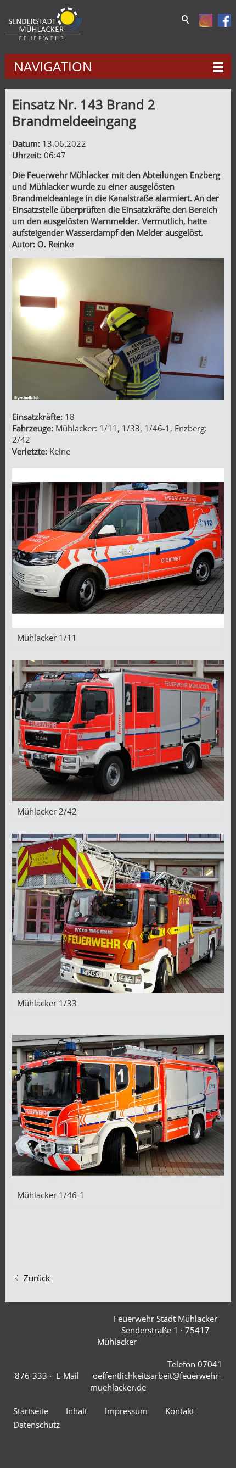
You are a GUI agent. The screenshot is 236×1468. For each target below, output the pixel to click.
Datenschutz (36, 1424)
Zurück (37, 1277)
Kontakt (179, 1410)
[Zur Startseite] (43, 24)
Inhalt (76, 1410)
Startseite (30, 1410)
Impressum (126, 1410)
